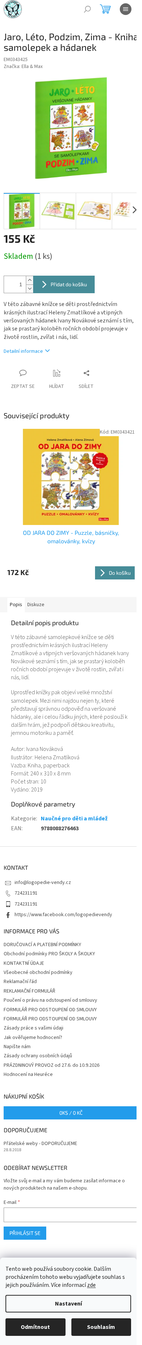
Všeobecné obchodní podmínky (38, 972)
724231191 (26, 893)
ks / (71, 1113)
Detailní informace (23, 351)
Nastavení (68, 1304)
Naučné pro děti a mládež (74, 819)
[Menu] (125, 9)
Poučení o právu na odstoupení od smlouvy (50, 1000)
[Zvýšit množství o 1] (29, 280)
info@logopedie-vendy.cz (43, 882)
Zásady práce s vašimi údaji (33, 1028)
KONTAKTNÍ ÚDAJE (24, 963)
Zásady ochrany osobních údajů (38, 1055)
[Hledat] (87, 9)
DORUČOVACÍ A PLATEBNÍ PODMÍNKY (42, 944)
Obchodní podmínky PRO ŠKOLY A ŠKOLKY (49, 953)
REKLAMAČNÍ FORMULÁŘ (29, 991)
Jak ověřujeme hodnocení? (33, 1037)
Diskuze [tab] (35, 604)
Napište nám (17, 1046)
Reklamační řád (20, 981)
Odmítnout (35, 1327)
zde (91, 1285)
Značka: (23, 66)
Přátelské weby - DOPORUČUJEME (40, 1143)
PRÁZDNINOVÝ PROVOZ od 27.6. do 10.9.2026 (51, 1065)
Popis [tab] (16, 604)
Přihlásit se (24, 1233)
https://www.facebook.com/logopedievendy (63, 914)
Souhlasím (101, 1327)
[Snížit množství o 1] (29, 288)
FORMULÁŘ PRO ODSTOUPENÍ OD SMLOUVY (50, 1009)
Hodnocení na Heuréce (28, 1074)
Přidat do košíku (69, 284)
